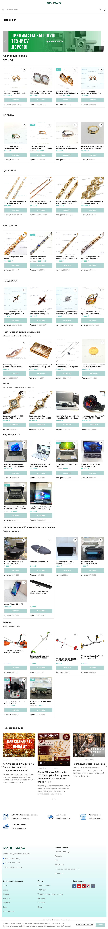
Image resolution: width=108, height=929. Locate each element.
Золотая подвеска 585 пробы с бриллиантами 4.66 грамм (91, 314)
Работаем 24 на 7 (96, 818)
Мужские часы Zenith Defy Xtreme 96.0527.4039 (93, 417)
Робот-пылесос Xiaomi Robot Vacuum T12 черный (14, 563)
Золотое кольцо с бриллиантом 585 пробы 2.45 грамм (66, 148)
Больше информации (84, 924)
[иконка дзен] (84, 886)
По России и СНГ (63, 818)
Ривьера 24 (47, 920)
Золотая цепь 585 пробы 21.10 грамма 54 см (15, 202)
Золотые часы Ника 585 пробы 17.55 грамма (13, 417)
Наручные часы (19, 387)
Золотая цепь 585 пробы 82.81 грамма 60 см (66, 202)
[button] (5, 41)
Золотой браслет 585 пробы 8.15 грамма (90, 258)
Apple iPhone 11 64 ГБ (13, 604)
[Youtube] (79, 886)
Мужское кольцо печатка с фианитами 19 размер (92, 147)
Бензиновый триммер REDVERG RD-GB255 (39, 657)
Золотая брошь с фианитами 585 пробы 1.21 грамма (12, 367)
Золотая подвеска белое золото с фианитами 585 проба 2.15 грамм (66, 314)
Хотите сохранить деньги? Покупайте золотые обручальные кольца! (18, 767)
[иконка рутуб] (88, 886)
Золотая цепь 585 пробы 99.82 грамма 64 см (92, 202)
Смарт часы (29, 387)
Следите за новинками (20, 818)
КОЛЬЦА (8, 115)
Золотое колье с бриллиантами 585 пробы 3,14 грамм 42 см (67, 367)
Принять (100, 924)
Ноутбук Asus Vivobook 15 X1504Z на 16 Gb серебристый (40, 466)
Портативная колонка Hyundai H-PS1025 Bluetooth (91, 563)
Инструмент (7, 626)
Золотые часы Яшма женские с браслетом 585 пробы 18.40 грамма (40, 418)
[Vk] (74, 886)
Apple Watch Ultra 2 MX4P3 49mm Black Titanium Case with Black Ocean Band (67, 418)
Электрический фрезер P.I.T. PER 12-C (14, 702)
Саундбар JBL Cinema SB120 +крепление (39, 592)
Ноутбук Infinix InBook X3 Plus (66, 465)
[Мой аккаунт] (105, 9)
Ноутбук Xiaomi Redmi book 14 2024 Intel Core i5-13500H (14, 466)
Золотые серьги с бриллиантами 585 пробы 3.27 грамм (15, 93)
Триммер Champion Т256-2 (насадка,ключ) (92, 657)
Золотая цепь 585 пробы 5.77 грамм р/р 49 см (40, 202)
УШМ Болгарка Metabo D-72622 (41, 702)
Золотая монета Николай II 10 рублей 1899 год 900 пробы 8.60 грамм (93, 367)
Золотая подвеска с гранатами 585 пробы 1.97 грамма (39, 314)
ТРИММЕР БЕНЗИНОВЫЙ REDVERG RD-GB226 (66, 660)
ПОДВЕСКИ (10, 280)
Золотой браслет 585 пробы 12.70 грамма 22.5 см (66, 258)
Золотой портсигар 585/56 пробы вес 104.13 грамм (40, 366)
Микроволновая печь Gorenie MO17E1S (65, 563)
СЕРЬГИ (8, 60)
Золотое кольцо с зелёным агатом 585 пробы (13, 148)
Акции (4, 760)
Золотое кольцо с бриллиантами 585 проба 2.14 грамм (41, 148)
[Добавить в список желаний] (24, 70)
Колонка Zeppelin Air (39, 562)
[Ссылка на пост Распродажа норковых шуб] (89, 745)
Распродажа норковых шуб (89, 763)
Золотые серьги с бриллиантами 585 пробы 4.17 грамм (67, 93)
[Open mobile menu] (3, 9)
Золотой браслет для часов (13, 258)
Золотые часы (7, 387)
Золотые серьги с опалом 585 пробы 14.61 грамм (41, 92)
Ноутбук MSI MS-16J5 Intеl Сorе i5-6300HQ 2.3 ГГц (41, 508)
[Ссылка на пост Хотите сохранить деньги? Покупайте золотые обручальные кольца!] (19, 745)
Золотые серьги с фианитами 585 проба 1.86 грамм (91, 93)
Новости (9, 760)
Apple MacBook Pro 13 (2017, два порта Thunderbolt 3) (90, 466)
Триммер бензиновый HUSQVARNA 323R (13, 652)
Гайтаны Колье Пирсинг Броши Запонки (17, 336)
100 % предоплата (18, 828)
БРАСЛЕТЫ (10, 225)
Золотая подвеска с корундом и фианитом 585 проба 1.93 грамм (14, 314)
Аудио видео (16, 531)
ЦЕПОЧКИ (9, 170)
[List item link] (80, 852)
